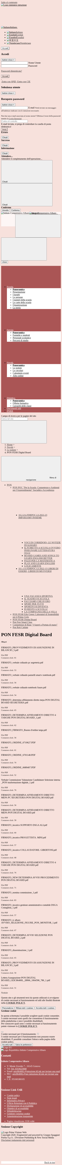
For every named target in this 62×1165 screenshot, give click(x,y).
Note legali (12, 1098)
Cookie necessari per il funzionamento (18, 1034)
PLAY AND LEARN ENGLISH (39, 563)
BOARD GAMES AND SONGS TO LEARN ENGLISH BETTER (41, 556)
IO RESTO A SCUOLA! (36, 609)
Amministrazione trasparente (20, 1116)
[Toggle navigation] (24, 249)
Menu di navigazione (41, 479)
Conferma (15, 210)
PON (9, 485)
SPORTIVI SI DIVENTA (36, 606)
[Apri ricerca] (38, 225)
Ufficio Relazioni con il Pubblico (22, 1103)
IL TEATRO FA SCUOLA (36, 598)
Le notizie (11, 450)
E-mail (31, 107)
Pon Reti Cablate (20, 627)
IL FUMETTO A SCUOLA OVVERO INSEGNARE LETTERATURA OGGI (42, 550)
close (4, 262)
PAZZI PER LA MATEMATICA (39, 561)
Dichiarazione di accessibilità (20, 1106)
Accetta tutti (45, 1008)
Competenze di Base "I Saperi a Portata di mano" (35, 625)
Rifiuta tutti (24, 1008)
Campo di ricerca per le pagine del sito (18, 416)
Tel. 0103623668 (19, 1069)
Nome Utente (34, 63)
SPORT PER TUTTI (34, 604)
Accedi (5, 48)
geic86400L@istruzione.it (36, 1071)
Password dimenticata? (11, 71)
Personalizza (7, 1008)
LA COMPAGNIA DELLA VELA (40, 612)
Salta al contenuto (9, 2)
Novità (10, 447)
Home (10, 444)
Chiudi (4, 137)
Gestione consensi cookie (18, 1113)
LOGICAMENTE (32, 566)
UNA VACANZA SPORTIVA (38, 596)
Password (32, 66)
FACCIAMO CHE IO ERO (37, 601)
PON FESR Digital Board (25, 619)
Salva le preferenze (23, 1045)
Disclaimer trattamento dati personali (17, 1140)
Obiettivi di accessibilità (18, 1108)
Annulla (5, 210)
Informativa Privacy (16, 1100)
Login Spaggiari (15, 118)
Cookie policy (13, 1095)
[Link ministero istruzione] (14, 5)
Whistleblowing (14, 1111)
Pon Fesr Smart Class (22, 622)
